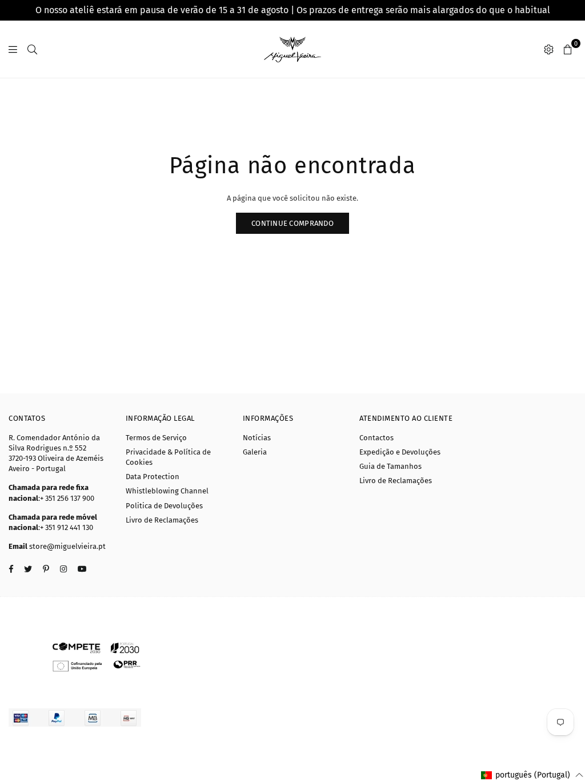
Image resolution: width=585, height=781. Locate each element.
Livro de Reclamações (162, 520)
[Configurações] (549, 49)
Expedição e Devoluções (399, 452)
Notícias (257, 437)
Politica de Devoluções (164, 505)
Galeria (255, 452)
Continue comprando (292, 223)
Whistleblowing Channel (167, 491)
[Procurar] (32, 49)
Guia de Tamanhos (390, 466)
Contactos (376, 437)
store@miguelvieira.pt (67, 546)
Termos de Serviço (156, 437)
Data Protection (152, 476)
